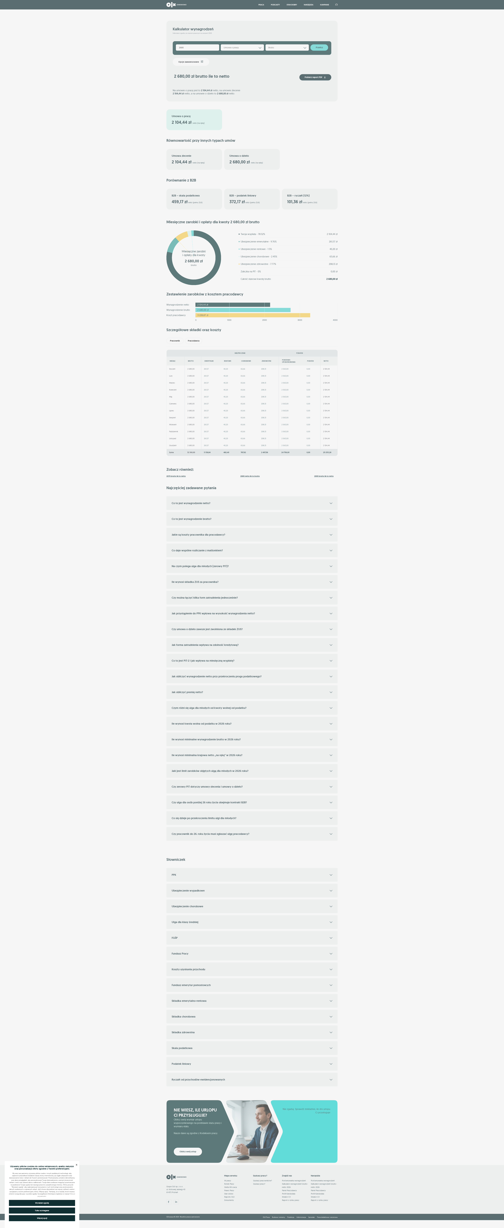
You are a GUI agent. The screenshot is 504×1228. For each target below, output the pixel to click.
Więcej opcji (42, 1218)
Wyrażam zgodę (42, 1203)
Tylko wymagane (42, 1210)
